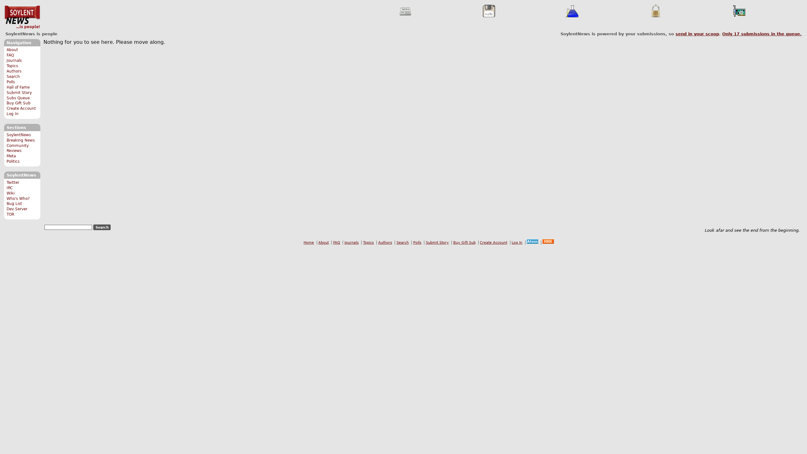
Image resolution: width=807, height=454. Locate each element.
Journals (14, 60)
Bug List (14, 203)
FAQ (10, 55)
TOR (10, 214)
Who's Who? (18, 198)
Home (309, 243)
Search (13, 76)
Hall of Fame (18, 87)
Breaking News (21, 140)
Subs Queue (18, 98)
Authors (14, 71)
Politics (13, 161)
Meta (11, 156)
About (12, 50)
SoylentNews (22, 17)
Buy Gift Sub (19, 103)
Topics (12, 66)
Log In (13, 114)
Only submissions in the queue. (762, 34)
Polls (11, 82)
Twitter (13, 182)
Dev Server (17, 209)
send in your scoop (697, 34)
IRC (10, 188)
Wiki (11, 193)
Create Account (21, 108)
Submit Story (19, 92)
